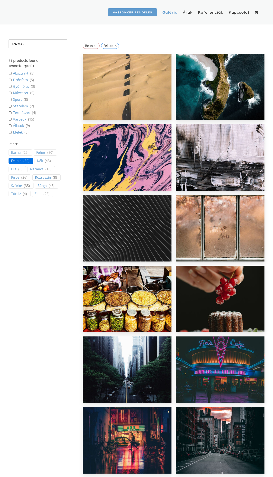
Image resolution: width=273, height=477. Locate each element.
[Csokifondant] (220, 299)
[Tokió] (127, 440)
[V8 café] (220, 369)
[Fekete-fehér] (220, 157)
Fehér (40, 152)
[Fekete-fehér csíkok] (127, 228)
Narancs (37, 169)
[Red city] (220, 440)
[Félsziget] (220, 87)
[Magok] (127, 299)
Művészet (20, 93)
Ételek (18, 132)
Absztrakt (20, 73)
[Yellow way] (127, 369)
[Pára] (220, 228)
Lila (13, 169)
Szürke (16, 186)
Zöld (38, 194)
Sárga (42, 186)
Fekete (16, 161)
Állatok (18, 126)
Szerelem (20, 106)
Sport (17, 99)
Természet (21, 113)
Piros (15, 177)
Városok (19, 119)
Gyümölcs (21, 86)
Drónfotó (20, 80)
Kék (40, 161)
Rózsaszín (43, 177)
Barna (16, 152)
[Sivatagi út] (127, 87)
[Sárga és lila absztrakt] (127, 157)
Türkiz (16, 194)
